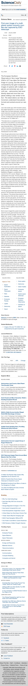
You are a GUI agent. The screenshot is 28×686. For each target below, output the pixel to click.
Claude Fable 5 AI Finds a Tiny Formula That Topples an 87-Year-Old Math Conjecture (13, 606)
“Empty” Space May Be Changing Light (13, 515)
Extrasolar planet (21, 290)
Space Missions (6, 535)
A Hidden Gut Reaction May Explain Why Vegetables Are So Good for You (12, 475)
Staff (11, 663)
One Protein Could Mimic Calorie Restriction (14, 520)
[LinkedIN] (17, 66)
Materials (3, 317)
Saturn (6, 309)
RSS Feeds (7, 626)
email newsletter (21, 9)
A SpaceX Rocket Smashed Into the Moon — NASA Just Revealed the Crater (14, 577)
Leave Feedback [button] (8, 656)
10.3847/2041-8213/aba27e (13, 352)
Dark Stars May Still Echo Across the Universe (12, 502)
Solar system (21, 281)
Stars (5, 294)
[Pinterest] (15, 66)
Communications (7, 553)
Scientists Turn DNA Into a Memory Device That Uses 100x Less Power (14, 601)
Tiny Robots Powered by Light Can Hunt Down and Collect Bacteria (13, 597)
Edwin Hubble (22, 287)
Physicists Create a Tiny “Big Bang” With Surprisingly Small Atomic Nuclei (13, 569)
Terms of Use (23, 665)
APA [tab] (17, 360)
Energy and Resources (8, 543)
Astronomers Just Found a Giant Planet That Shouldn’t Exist (12, 384)
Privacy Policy (5, 665)
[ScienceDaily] (11, 3)
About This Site (4, 663)
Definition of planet (21, 305)
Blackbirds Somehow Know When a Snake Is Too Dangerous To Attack (13, 484)
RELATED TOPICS (6, 278)
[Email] (20, 66)
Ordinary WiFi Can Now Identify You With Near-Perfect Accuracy (13, 587)
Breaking (4, 495)
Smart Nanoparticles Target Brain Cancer (13, 510)
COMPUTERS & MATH (6, 550)
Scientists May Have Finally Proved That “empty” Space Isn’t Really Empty (13, 583)
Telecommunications (8, 548)
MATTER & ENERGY (5, 540)
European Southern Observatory (21, 300)
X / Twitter (6, 640)
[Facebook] (9, 66)
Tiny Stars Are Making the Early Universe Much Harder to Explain (12, 488)
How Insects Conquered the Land (11, 508)
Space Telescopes (7, 290)
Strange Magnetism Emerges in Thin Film (13, 506)
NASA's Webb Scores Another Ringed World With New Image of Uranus (12, 413)
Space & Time (6, 281)
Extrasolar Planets (7, 300)
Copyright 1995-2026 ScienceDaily (12, 667)
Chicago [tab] (23, 360)
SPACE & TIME (4, 530)
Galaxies (6, 296)
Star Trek (20, 309)
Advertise (24, 663)
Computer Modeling (7, 555)
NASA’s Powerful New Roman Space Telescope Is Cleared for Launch (11, 480)
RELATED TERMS (20, 278)
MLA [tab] (11, 360)
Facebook (6, 638)
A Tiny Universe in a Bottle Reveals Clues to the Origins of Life (14, 591)
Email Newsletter (8, 624)
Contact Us (7, 658)
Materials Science (7, 545)
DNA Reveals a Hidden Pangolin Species (13, 523)
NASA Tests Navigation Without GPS (12, 518)
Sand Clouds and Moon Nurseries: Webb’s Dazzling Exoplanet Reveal (13, 398)
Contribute (17, 663)
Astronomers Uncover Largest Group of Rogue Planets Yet (13, 442)
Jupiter (6, 303)
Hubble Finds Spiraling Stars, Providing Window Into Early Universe (12, 427)
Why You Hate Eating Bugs (9, 499)
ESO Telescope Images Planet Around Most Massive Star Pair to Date (14, 456)
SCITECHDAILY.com (12, 470)
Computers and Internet (8, 558)
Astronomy (7, 306)
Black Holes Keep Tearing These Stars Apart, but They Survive (13, 573)
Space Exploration (7, 285)
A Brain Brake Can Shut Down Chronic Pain (14, 513)
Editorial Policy (14, 665)
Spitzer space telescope (22, 295)
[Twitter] (12, 66)
